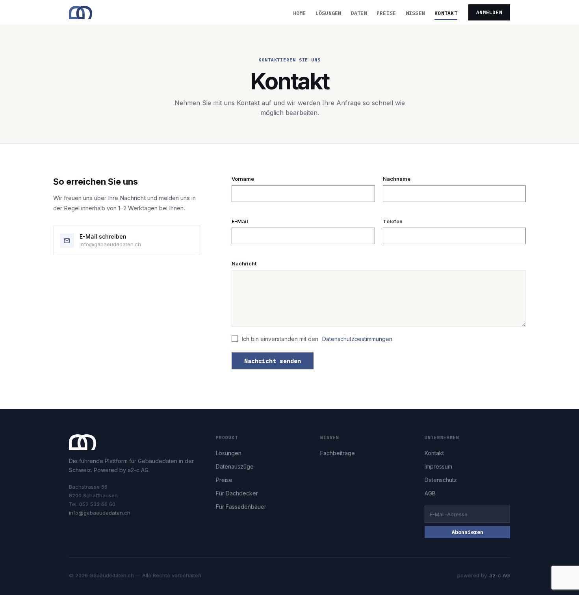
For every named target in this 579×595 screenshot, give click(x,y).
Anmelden (489, 12)
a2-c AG (499, 575)
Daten (359, 13)
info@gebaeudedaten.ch (99, 513)
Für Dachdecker (237, 493)
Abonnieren (467, 532)
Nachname (396, 179)
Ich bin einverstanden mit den (317, 338)
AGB (430, 493)
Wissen (415, 13)
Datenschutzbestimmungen (357, 338)
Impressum (438, 466)
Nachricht (244, 263)
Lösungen (328, 13)
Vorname (243, 179)
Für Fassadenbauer (241, 506)
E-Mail (240, 221)
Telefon (393, 221)
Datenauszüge (235, 466)
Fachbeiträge (337, 453)
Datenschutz (441, 479)
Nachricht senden (272, 361)
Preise (386, 13)
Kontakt (445, 13)
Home (299, 13)
